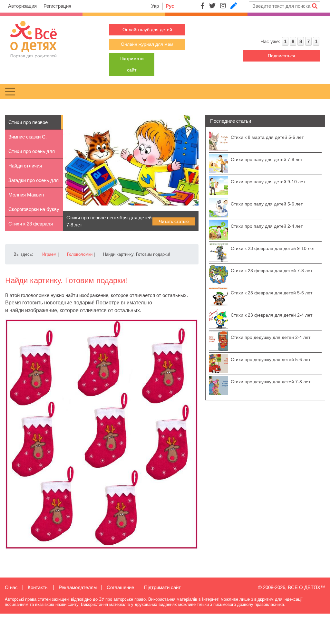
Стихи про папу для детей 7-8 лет (267, 159)
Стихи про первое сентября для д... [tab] (28, 124)
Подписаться (281, 55)
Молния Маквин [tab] (26, 194)
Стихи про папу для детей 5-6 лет (267, 203)
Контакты (38, 587)
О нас (11, 587)
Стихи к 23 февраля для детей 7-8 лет (271, 270)
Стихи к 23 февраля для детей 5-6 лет (271, 292)
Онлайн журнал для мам (147, 44)
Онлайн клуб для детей (147, 29)
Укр (155, 6)
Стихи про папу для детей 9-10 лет (268, 181)
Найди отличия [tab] (25, 165)
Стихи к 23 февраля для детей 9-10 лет (273, 248)
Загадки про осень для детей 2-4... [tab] (33, 182)
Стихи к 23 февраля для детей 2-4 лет (271, 315)
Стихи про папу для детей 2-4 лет (267, 226)
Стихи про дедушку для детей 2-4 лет (270, 337)
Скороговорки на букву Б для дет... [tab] (33, 211)
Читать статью (174, 221)
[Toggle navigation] (10, 91)
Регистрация (57, 6)
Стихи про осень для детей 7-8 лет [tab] (31, 153)
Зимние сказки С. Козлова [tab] (27, 139)
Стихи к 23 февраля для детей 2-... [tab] (30, 226)
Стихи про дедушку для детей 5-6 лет (270, 359)
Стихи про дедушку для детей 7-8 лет (270, 381)
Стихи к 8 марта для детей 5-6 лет (267, 137)
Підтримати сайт (162, 587)
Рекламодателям (78, 587)
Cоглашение (120, 587)
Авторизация (22, 6)
